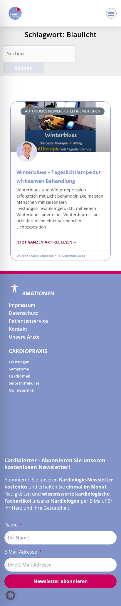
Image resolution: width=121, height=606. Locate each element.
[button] (111, 13)
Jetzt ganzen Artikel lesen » (46, 242)
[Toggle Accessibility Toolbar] (14, 288)
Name (11, 524)
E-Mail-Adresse (21, 552)
